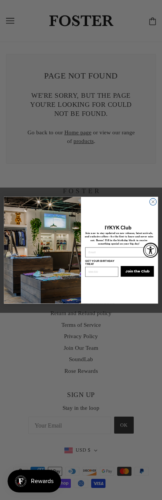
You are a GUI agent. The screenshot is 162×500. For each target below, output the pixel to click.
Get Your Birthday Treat (100, 262)
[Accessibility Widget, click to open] (150, 250)
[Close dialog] (153, 201)
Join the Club (137, 271)
